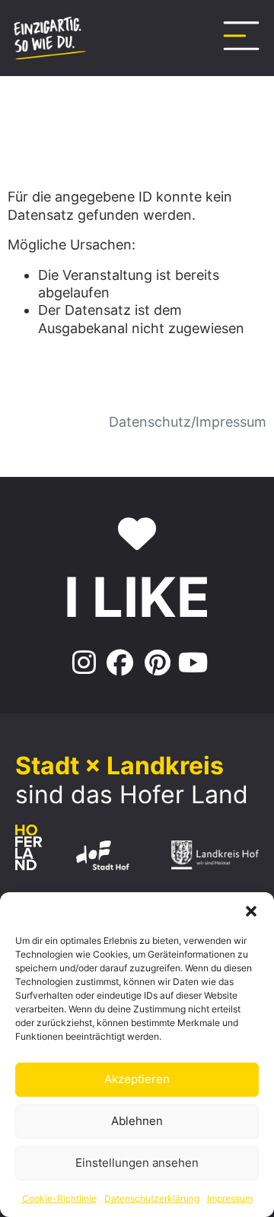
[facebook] (118, 663)
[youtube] (193, 663)
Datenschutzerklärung (151, 1198)
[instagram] (81, 663)
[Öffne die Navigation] (241, 36)
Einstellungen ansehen (137, 1162)
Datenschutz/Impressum (187, 422)
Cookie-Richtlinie (59, 1198)
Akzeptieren (137, 1079)
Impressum (230, 1198)
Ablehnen (137, 1121)
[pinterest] (155, 663)
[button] (251, 911)
